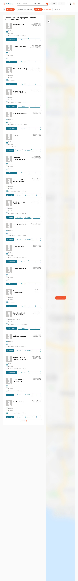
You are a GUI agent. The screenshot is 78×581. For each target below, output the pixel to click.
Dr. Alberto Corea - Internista (19, 203)
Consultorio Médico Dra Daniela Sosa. (19, 314)
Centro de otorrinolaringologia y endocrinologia (20, 159)
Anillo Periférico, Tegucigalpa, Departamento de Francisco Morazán (35, 202)
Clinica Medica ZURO (20, 113)
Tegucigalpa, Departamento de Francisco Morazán (36, 90)
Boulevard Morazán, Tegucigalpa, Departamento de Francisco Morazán (36, 157)
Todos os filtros (47, 9)
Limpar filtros (57, 9)
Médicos (37, 9)
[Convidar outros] (61, 3)
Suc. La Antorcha (19, 24)
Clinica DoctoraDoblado (18, 291)
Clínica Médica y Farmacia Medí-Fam (20, 92)
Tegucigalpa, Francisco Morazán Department (36, 113)
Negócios (9, 9)
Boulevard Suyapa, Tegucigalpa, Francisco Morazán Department (36, 290)
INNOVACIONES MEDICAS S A (18, 380)
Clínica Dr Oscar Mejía (20, 69)
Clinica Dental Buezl (19, 269)
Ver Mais (23, 420)
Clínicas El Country (19, 47)
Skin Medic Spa (18, 402)
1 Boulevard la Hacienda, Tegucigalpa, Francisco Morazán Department (36, 357)
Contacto (16, 135)
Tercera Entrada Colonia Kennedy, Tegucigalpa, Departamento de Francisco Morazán (35, 69)
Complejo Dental (18, 246)
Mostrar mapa (60, 298)
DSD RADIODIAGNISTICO (19, 336)
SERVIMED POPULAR (19, 224)
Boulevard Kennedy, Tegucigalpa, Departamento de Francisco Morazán (36, 24)
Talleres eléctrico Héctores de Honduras (20, 358)
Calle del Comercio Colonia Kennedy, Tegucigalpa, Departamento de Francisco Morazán (35, 47)
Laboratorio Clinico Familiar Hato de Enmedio (19, 181)
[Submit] (47, 4)
